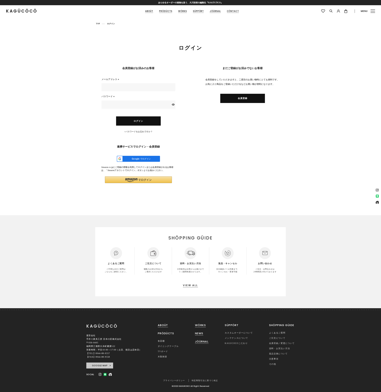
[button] (138, 179)
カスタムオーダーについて (239, 333)
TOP (98, 24)
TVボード (163, 351)
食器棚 (161, 341)
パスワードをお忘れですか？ (139, 132)
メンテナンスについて (236, 338)
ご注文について (277, 338)
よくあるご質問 (277, 333)
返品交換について (278, 354)
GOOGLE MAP (99, 365)
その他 (272, 364)
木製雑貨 (162, 357)
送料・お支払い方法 (279, 348)
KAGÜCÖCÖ (22, 11)
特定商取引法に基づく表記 (205, 380)
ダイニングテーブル (168, 346)
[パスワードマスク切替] (173, 104)
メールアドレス (111, 79)
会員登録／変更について (282, 343)
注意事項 (273, 359)
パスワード (108, 96)
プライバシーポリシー (174, 380)
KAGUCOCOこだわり (236, 343)
